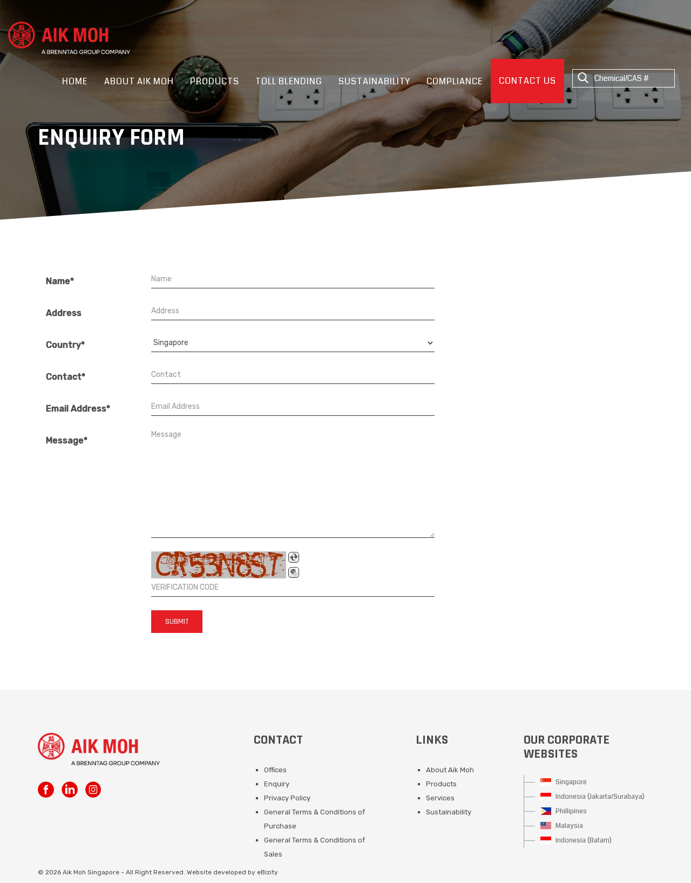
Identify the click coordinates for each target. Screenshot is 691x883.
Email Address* (78, 408)
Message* (66, 440)
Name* (60, 281)
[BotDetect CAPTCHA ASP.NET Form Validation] (218, 564)
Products (441, 784)
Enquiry (276, 784)
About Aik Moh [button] (139, 81)
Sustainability (374, 81)
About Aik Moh (450, 770)
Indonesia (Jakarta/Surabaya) (599, 796)
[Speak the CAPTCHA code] (293, 572)
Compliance (454, 81)
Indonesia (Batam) (583, 840)
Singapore (570, 782)
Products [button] (214, 81)
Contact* (65, 377)
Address (64, 313)
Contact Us (527, 81)
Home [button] (74, 81)
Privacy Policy (287, 798)
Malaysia (568, 826)
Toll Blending (288, 81)
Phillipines (570, 811)
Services (440, 798)
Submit (176, 621)
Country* (65, 345)
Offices (275, 770)
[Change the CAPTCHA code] (293, 557)
